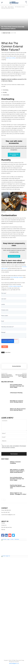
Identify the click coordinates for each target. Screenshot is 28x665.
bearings (8, 57)
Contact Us (3, 525)
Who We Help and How (6, 527)
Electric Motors (11, 6)
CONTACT (4, 508)
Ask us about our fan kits (14, 154)
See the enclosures (14, 256)
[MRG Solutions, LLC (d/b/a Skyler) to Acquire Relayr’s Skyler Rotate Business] (5, 471)
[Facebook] (6, 37)
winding (13, 57)
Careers (3, 523)
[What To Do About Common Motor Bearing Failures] (5, 410)
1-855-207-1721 (16, 289)
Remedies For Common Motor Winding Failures (16, 401)
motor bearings (14, 277)
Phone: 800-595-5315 (6, 510)
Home (2, 6)
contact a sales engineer (14, 286)
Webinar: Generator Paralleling (15, 462)
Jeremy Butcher (6, 32)
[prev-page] (2, 500)
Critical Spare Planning (16, 392)
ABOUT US (4, 521)
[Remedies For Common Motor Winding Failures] (5, 402)
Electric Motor (7, 352)
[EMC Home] (14, 3)
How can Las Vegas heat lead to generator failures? (21, 376)
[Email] (18, 37)
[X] (10, 37)
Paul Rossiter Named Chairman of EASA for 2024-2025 (17, 486)
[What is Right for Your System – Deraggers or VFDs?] (5, 495)
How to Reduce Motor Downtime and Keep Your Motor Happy (17, 386)
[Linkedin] (14, 37)
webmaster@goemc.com (14, 663)
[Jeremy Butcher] (7, 366)
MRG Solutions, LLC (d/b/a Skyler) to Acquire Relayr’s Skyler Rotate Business (17, 471)
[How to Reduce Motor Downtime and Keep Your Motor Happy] (5, 386)
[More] (22, 37)
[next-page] (4, 500)
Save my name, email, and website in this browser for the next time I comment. (14, 446)
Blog (6, 6)
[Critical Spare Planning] (5, 394)
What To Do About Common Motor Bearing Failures (18, 409)
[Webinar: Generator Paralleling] (5, 463)
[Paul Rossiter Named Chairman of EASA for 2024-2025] (5, 487)
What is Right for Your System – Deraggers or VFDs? (18, 493)
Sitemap (3, 529)
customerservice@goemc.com (8, 514)
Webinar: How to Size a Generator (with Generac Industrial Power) (7, 376)
